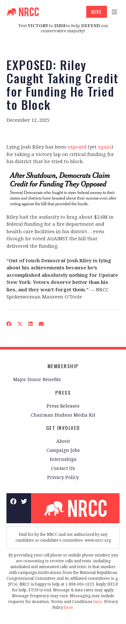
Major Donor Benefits (37, 379)
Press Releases (63, 406)
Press (63, 392)
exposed (77, 146)
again (104, 146)
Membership (63, 365)
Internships (63, 459)
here (97, 601)
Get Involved (63, 427)
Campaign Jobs (63, 450)
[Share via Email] (41, 323)
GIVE (96, 11)
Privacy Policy (63, 477)
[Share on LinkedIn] (30, 323)
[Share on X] (20, 323)
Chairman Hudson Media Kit (63, 415)
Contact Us (63, 468)
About (63, 441)
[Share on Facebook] (9, 323)
